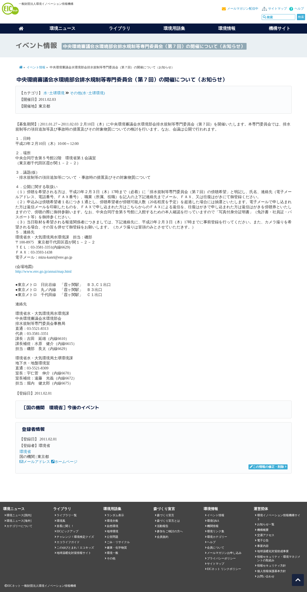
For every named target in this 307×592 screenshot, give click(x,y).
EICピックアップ (67, 531)
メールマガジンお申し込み (224, 553)
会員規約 (162, 537)
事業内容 (263, 546)
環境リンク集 (215, 531)
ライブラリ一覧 (67, 515)
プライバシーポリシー (221, 558)
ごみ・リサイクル (118, 542)
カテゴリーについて (19, 526)
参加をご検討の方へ (170, 531)
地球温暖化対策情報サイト (74, 553)
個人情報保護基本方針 (271, 571)
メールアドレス (36, 462)
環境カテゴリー (217, 537)
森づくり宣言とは (168, 520)
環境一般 (112, 553)
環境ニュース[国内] (18, 515)
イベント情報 (36, 67)
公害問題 (112, 537)
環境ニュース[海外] (18, 520)
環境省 (25, 452)
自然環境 (112, 526)
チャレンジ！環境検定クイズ (75, 537)
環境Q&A (213, 520)
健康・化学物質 (117, 547)
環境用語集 (174, 28)
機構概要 (263, 530)
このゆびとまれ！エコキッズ (75, 547)
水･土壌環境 (54, 93)
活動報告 (162, 526)
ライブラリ (119, 28)
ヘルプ (299, 8)
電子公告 (263, 540)
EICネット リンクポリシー (224, 569)
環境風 (61, 520)
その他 (111, 558)
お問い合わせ (265, 576)
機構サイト (279, 28)
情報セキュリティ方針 (271, 565)
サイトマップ (277, 8)
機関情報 (212, 526)
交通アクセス (265, 535)
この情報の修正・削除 (268, 466)
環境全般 (112, 520)
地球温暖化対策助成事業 (273, 551)
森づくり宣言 (165, 515)
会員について (215, 547)
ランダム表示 (115, 515)
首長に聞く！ (65, 526)
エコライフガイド (68, 542)
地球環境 (112, 531)
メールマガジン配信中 (242, 8)
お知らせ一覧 (265, 524)
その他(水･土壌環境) (87, 93)
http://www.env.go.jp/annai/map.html (43, 271)
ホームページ (65, 462)
